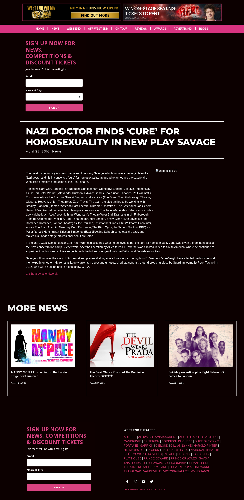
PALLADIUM (170, 449)
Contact (163, 489)
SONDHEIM (178, 462)
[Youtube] (143, 481)
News (57, 151)
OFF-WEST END (98, 28)
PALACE (169, 454)
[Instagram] (135, 481)
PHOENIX (183, 454)
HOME (40, 28)
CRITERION (151, 441)
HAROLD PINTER (205, 445)
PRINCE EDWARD (156, 458)
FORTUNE (131, 445)
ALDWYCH (145, 437)
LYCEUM (154, 449)
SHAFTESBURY (135, 462)
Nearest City (34, 90)
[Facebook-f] (127, 481)
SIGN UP (54, 107)
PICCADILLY (201, 454)
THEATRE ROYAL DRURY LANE (145, 467)
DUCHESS (185, 441)
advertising (131, 489)
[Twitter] (151, 481)
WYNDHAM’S (200, 471)
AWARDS (160, 28)
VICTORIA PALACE (176, 471)
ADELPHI (130, 437)
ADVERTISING (183, 28)
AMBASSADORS (166, 437)
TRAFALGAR (132, 471)
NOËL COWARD (135, 454)
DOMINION (168, 441)
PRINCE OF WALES (183, 458)
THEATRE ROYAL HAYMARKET (190, 467)
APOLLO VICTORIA (205, 437)
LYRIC (184, 449)
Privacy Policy (148, 489)
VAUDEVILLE (152, 471)
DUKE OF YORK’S (207, 441)
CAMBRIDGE (132, 441)
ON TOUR (121, 28)
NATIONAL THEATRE (205, 449)
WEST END (74, 28)
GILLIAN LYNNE (181, 445)
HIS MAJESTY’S (134, 449)
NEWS (55, 28)
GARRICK (146, 445)
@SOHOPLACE (158, 462)
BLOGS (203, 28)
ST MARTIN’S (197, 462)
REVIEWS (141, 28)
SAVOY (204, 458)
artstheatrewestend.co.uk (42, 273)
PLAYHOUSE (132, 458)
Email (29, 76)
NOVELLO (155, 454)
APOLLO (185, 437)
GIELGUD (161, 445)
